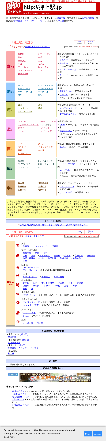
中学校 (57, 286)
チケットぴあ (66, 131)
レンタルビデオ (45, 161)
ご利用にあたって (45, 13)
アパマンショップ (31, 302)
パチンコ (45, 128)
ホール (41, 167)
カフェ (41, 70)
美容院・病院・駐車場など (37, 46)
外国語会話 (43, 183)
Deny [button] (87, 434)
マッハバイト (29, 313)
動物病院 (45, 277)
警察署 (80, 283)
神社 (25, 288)
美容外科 (77, 258)
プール (21, 131)
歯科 (46, 253)
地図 (79, 41)
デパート (22, 144)
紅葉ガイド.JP (18, 399)
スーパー (42, 144)
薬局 (25, 261)
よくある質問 (34, 13)
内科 (25, 255)
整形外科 (52, 258)
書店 (20, 150)
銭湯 (20, 105)
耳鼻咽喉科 (44, 255)
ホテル (21, 85)
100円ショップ (24, 153)
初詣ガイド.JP (18, 391)
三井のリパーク (30, 270)
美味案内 (64, 63)
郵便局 (26, 283)
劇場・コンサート (46, 164)
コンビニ (22, 147)
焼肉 (20, 57)
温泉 (40, 105)
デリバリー (23, 74)
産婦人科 (79, 255)
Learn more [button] (9, 437)
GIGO (62, 125)
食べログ (64, 75)
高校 (66, 286)
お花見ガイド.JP (19, 394)
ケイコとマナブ (67, 186)
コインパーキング (31, 267)
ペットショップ (30, 277)
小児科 (67, 255)
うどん (41, 64)
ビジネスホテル (45, 85)
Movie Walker (65, 170)
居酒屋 (21, 54)
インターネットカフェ (28, 125)
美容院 (26, 246)
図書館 (61, 283)
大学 (75, 286)
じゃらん (64, 94)
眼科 (33, 255)
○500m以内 (82, 46)
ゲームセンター (48, 121)
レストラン (43, 67)
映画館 (21, 161)
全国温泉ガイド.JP (20, 405)
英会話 (21, 183)
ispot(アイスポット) (68, 108)
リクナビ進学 (66, 192)
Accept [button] (97, 434)
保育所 (26, 286)
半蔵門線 (61, 18)
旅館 (20, 95)
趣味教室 (42, 186)
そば (20, 64)
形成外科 (64, 258)
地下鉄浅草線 (88, 18)
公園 (70, 283)
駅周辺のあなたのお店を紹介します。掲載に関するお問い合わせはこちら (54, 225)
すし (40, 61)
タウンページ (29, 295)
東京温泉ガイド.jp (68, 114)
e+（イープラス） (68, 164)
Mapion (40, 323)
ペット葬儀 (59, 277)
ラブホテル (43, 92)
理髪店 (55, 246)
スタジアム (23, 167)
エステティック (40, 246)
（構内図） (24, 334)
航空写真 (90, 41)
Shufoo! (63, 147)
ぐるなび (64, 60)
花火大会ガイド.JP (20, 397)
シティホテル (24, 88)
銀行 (35, 283)
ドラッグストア (45, 147)
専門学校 (42, 190)
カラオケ (22, 121)
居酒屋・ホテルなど (34, 236)
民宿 (40, 95)
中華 (40, 57)
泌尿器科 (91, 255)
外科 (41, 258)
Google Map (28, 323)
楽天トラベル (66, 91)
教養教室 (22, 186)
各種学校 (22, 190)
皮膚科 (57, 255)
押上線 (61, 21)
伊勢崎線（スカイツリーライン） (29, 21)
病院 (37, 253)
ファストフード (25, 70)
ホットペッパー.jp (68, 69)
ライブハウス (24, 164)
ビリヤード (23, 128)
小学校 (47, 286)
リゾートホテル (25, 92)
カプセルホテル (45, 88)
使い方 (25, 13)
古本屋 (41, 150)
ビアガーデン (44, 54)
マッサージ (23, 108)
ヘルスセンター (25, 111)
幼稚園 (36, 286)
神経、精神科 (29, 258)
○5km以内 (95, 46)
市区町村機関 (47, 283)
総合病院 (27, 253)
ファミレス (23, 67)
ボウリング (46, 131)
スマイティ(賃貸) (31, 305)
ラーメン (22, 61)
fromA (26, 316)
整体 (40, 108)
